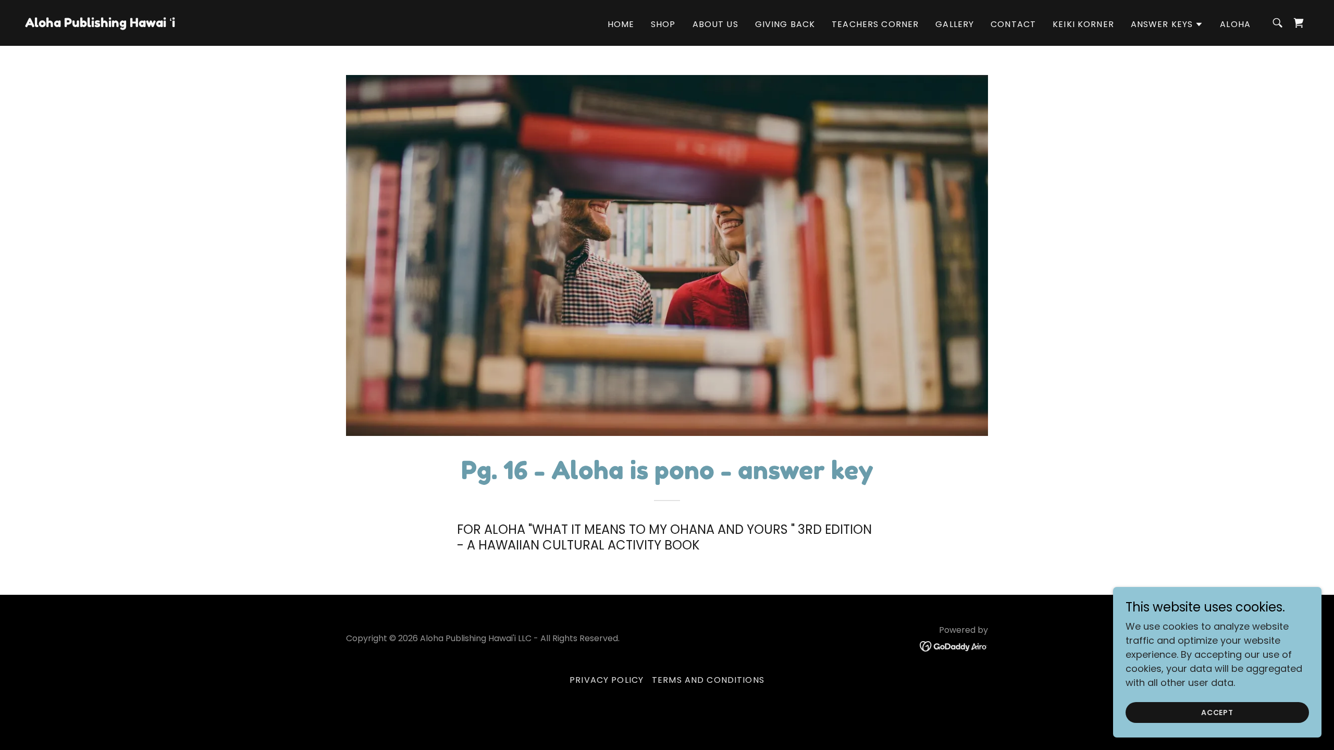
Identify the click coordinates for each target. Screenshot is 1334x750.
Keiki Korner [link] (1083, 24)
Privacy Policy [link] (607, 680)
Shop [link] (663, 24)
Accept (1217, 712)
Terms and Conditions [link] (708, 680)
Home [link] (621, 24)
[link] (100, 23)
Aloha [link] (1235, 24)
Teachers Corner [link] (875, 24)
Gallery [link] (954, 24)
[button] (1167, 24)
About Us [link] (715, 24)
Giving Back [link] (785, 24)
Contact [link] (1013, 24)
